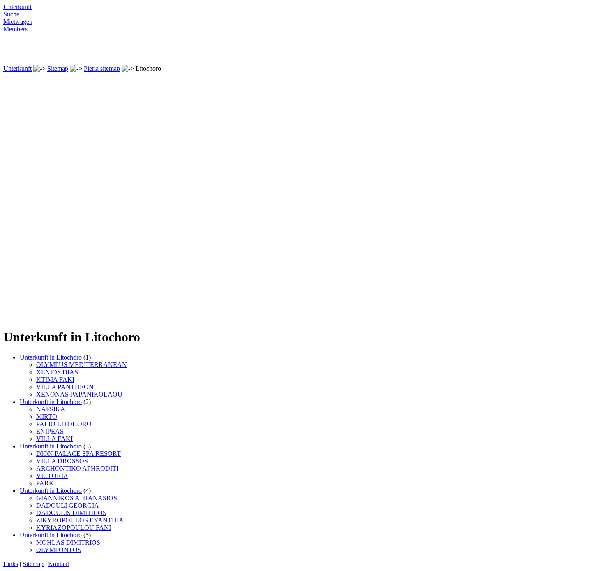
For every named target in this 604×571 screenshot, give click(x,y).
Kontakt (58, 563)
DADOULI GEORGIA (67, 505)
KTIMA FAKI (55, 379)
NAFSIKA (50, 409)
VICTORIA (52, 475)
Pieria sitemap (102, 68)
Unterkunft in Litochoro (51, 357)
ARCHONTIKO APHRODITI (77, 468)
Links (10, 563)
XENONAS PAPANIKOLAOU (79, 394)
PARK (45, 483)
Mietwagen (17, 21)
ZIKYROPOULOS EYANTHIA (80, 520)
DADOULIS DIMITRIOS (71, 512)
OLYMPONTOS (58, 549)
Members (15, 29)
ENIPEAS (50, 431)
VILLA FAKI (54, 438)
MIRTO (46, 416)
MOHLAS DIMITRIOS (68, 542)
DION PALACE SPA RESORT (78, 453)
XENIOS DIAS (57, 372)
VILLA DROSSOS (62, 460)
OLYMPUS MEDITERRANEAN (81, 364)
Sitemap (57, 68)
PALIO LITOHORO (64, 423)
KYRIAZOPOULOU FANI (73, 527)
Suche (11, 14)
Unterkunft (17, 6)
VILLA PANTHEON (65, 386)
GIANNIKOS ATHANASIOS (76, 497)
